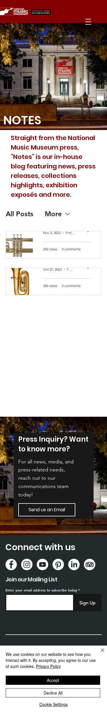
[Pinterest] (58, 564)
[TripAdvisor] (89, 564)
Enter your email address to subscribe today (41, 590)
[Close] (99, 653)
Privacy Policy (48, 666)
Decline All (53, 693)
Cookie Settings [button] (53, 704)
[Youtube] (42, 564)
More (53, 214)
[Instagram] (27, 564)
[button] (88, 22)
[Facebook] (11, 564)
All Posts (19, 214)
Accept (53, 680)
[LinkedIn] (74, 564)
